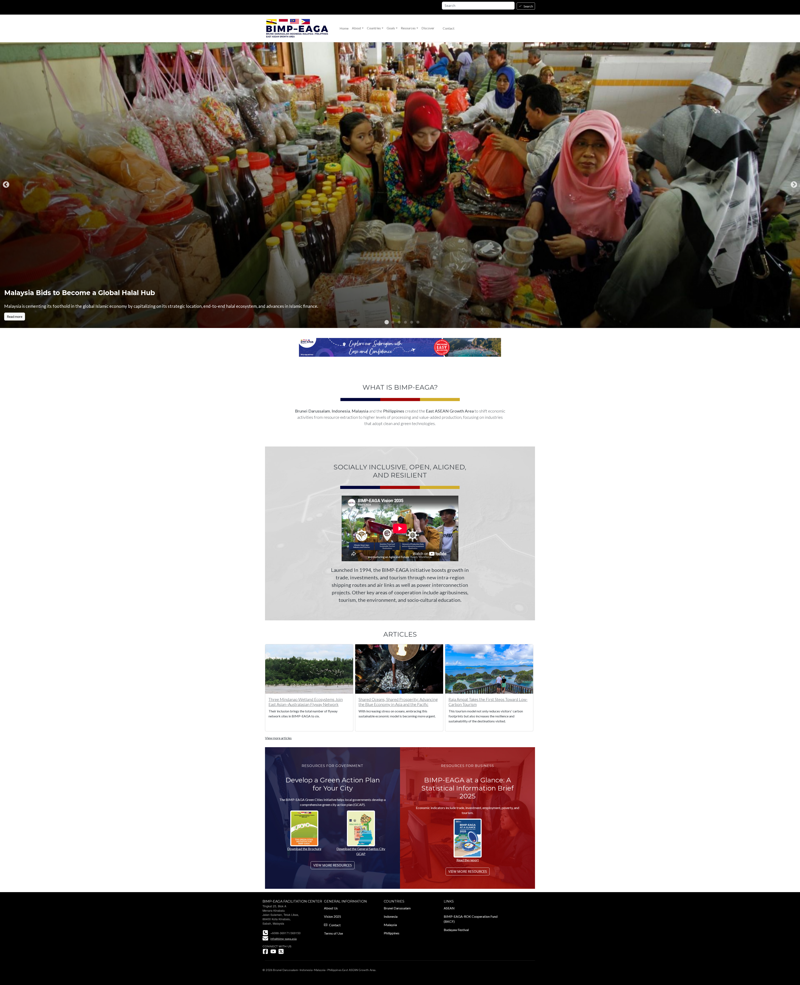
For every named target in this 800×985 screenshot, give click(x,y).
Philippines (391, 933)
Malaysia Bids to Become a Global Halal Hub (79, 293)
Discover (427, 28)
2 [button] (391, 322)
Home (344, 28)
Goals (391, 28)
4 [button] (403, 322)
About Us (331, 908)
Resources (408, 28)
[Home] (297, 28)
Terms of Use (333, 933)
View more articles (278, 738)
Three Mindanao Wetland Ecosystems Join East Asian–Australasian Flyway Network (306, 702)
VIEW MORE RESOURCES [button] (332, 865)
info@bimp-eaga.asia (283, 938)
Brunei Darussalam (397, 908)
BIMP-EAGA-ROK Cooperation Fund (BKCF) (471, 918)
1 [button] (384, 322)
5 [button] (409, 322)
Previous (6, 185)
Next (794, 185)
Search (528, 6)
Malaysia (390, 925)
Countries (374, 28)
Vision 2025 (332, 916)
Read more (14, 316)
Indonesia (391, 916)
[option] (400, 185)
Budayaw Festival (456, 930)
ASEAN (449, 908)
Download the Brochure (304, 849)
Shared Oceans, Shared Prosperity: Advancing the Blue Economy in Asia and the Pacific (398, 702)
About (356, 28)
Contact (448, 28)
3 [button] (397, 322)
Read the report (467, 860)
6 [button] (416, 322)
